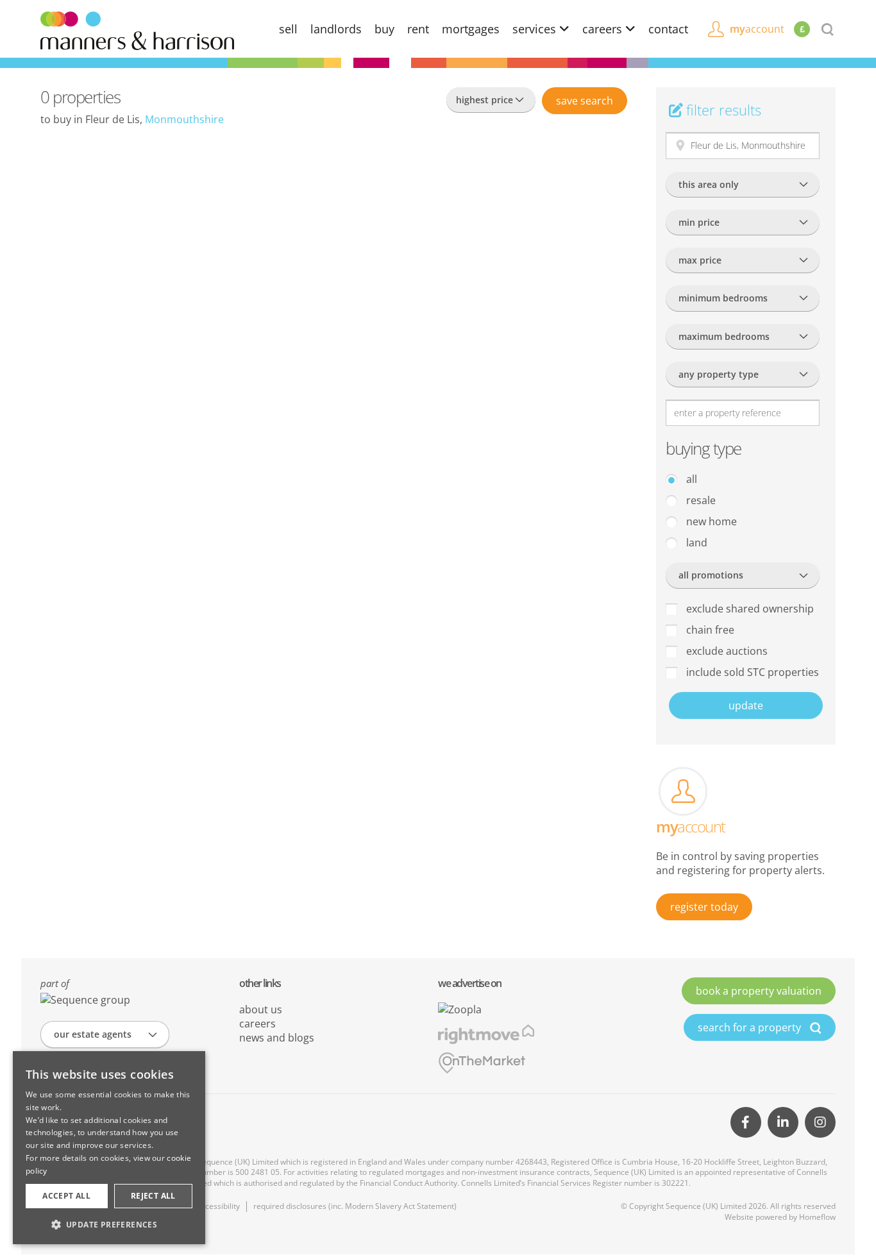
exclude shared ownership (749, 609)
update (746, 705)
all (690, 479)
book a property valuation (758, 991)
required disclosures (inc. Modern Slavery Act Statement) (355, 1206)
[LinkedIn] (783, 1122)
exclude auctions (726, 651)
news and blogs (276, 1038)
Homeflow (817, 1216)
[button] (109, 1224)
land (695, 543)
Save (584, 101)
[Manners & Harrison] (137, 29)
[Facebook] (745, 1122)
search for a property (751, 1027)
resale (700, 500)
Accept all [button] (66, 1195)
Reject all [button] (153, 1195)
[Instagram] (820, 1122)
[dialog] (109, 1147)
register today (704, 907)
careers (603, 29)
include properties (751, 672)
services (535, 29)
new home (710, 521)
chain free (709, 630)
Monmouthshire (184, 119)
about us (260, 1009)
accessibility (218, 1206)
